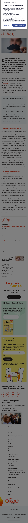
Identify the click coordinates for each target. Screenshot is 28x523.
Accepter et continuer (19, 25)
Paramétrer (6, 25)
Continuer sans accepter (10, 2)
